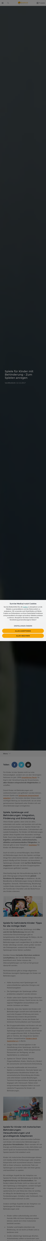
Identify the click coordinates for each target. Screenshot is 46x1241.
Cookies (25, 607)
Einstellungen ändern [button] (23, 626)
